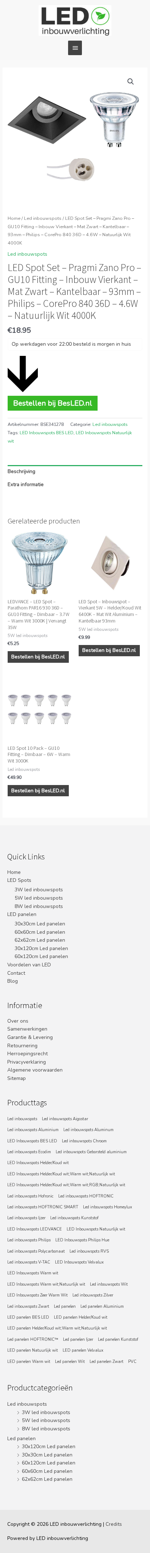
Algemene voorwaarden (35, 1070)
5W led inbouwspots (39, 898)
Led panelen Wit (70, 1361)
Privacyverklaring (26, 1062)
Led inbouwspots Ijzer (26, 1218)
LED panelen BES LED (28, 1317)
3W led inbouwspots (39, 889)
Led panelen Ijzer (78, 1339)
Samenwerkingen (27, 1029)
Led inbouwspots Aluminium (33, 1130)
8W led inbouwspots (39, 906)
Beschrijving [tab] (21, 471)
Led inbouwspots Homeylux (107, 1207)
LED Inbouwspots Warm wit (32, 1273)
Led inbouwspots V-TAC (28, 1262)
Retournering (22, 1045)
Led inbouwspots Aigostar (65, 1119)
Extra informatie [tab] (26, 484)
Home (14, 218)
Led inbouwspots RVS (89, 1251)
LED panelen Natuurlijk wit (32, 1350)
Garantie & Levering (30, 1037)
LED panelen (21, 914)
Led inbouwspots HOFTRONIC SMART (42, 1207)
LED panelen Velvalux (83, 1350)
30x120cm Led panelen (41, 948)
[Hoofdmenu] (75, 48)
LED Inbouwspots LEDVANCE (34, 1229)
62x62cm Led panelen (40, 940)
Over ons (17, 1021)
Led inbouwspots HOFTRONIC (86, 1196)
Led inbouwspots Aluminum (88, 1130)
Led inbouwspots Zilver (92, 1295)
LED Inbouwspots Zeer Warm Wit (37, 1295)
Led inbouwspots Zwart (28, 1306)
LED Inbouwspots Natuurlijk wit (96, 1229)
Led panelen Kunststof (118, 1339)
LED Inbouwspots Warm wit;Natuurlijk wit (46, 1284)
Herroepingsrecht (27, 1053)
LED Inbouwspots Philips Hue (82, 1240)
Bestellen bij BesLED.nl (52, 403)
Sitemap (16, 1078)
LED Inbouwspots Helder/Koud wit (38, 1163)
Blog (12, 981)
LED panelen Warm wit (28, 1361)
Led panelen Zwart (106, 1361)
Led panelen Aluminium (102, 1306)
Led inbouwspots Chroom (84, 1141)
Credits (114, 1524)
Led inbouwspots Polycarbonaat (36, 1251)
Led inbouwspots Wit (109, 1284)
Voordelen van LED (29, 964)
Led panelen (65, 1306)
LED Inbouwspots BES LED (47, 433)
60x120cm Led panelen (41, 956)
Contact (16, 973)
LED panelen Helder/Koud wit (80, 1317)
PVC (132, 1361)
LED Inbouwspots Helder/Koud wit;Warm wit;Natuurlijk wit (61, 1174)
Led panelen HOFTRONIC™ (32, 1339)
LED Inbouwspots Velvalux (79, 1262)
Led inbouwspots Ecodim (29, 1152)
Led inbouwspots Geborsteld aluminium (91, 1152)
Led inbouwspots (43, 218)
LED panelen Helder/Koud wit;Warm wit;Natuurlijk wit (57, 1328)
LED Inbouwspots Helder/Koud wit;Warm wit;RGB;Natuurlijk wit (66, 1185)
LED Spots (19, 880)
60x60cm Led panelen (40, 932)
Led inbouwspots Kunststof (74, 1218)
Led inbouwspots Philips (29, 1240)
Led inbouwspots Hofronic (30, 1196)
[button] (130, 81)
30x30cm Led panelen (40, 923)
